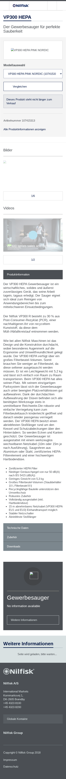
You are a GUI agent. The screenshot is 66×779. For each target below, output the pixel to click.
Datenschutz (11, 766)
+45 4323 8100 (12, 703)
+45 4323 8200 (12, 707)
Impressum (10, 759)
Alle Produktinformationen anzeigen (24, 129)
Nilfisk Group (13, 733)
